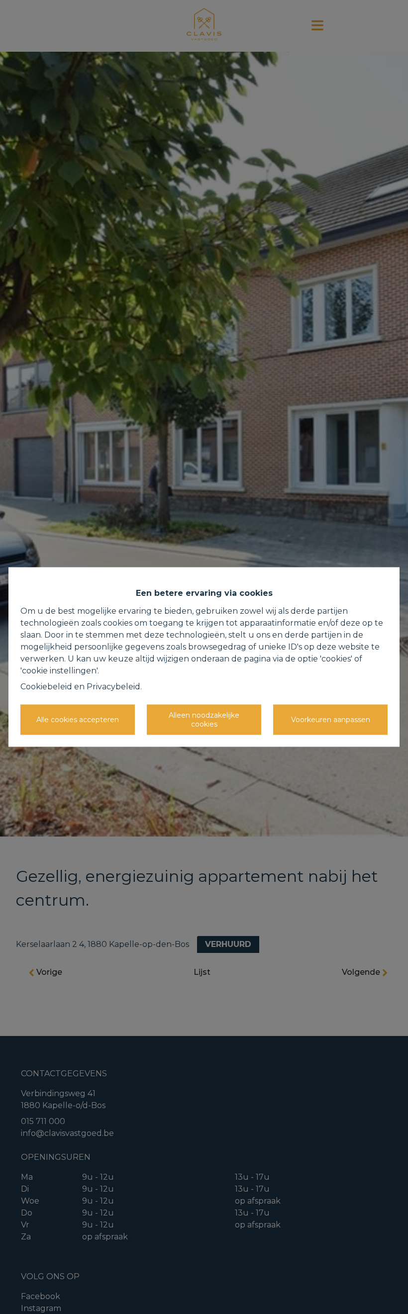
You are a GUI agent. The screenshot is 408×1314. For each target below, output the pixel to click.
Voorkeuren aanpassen (330, 719)
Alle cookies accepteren (77, 719)
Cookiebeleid (46, 686)
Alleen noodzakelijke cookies (204, 720)
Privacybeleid (113, 686)
